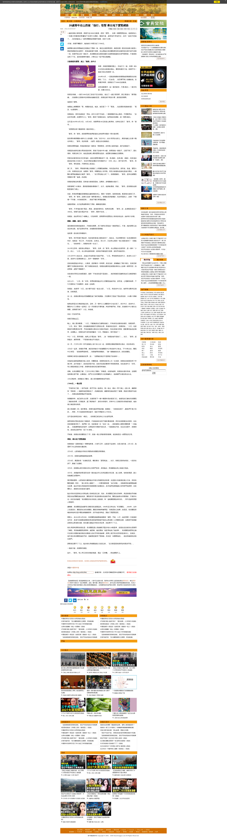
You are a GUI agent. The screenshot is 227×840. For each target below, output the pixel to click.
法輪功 (156, 318)
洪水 (67, 715)
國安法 (162, 294)
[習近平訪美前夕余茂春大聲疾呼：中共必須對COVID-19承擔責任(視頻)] (73, 779)
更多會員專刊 (161, 58)
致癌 (100, 715)
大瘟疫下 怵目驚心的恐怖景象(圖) (151, 247)
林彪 (142, 330)
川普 (155, 292)
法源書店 (97, 831)
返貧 (64, 822)
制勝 (90, 822)
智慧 (142, 332)
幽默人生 (161, 330)
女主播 (142, 324)
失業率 (68, 822)
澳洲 (163, 326)
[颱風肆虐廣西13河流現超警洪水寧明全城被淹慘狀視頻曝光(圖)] (146, 109)
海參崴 (148, 314)
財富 (142, 314)
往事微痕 (148, 308)
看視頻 (138, 831)
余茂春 (83, 798)
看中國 (162, 306)
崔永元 (153, 304)
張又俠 (150, 296)
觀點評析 (74, 17)
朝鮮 (142, 310)
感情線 (120, 693)
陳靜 (151, 348)
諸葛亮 (153, 330)
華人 (149, 324)
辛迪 (159, 357)
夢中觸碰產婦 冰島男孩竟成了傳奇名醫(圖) (153, 225)
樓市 (162, 312)
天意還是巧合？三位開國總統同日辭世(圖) (153, 47)
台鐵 (159, 294)
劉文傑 (72, 672)
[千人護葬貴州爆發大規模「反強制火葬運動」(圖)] (146, 125)
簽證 (142, 326)
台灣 (151, 314)
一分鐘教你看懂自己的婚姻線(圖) (122, 690)
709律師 (149, 318)
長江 (146, 298)
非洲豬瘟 (148, 316)
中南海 (157, 304)
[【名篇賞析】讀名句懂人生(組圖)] (146, 133)
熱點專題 (144, 90)
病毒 (142, 294)
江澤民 (116, 672)
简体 (114, 29)
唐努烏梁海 (156, 320)
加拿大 (145, 310)
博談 (106, 15)
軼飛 (143, 346)
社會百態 (82, 17)
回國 (144, 326)
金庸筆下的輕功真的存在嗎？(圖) (151, 216)
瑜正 (143, 355)
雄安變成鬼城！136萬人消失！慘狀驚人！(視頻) (76, 632)
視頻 (63, 753)
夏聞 (159, 346)
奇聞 (145, 15)
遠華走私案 (74, 695)
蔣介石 (155, 328)
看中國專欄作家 (147, 339)
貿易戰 (142, 296)
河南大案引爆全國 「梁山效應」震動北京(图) (114, 730)
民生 (153, 326)
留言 (122, 29)
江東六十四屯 (149, 320)
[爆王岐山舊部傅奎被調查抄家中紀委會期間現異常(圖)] (73, 653)
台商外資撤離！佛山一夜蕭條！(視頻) (73, 626)
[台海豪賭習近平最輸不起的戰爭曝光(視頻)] (98, 803)
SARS (151, 322)
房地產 (158, 312)
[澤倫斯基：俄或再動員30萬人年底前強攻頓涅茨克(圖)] (146, 148)
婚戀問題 (97, 798)
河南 (90, 695)
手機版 (110, 29)
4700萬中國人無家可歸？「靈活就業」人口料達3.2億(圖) (79, 629)
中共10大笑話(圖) (146, 251)
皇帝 (150, 330)
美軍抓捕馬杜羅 (146, 99)
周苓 (143, 348)
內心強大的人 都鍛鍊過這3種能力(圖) (152, 254)
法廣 (157, 308)
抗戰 (147, 328)
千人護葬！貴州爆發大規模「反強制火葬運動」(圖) (159, 127)
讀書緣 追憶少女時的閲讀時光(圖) (151, 56)
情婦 (148, 306)
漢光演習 (151, 294)
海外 (156, 326)
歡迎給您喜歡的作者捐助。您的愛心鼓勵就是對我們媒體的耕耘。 (88, 561)
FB (164, 308)
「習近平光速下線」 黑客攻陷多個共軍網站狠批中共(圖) (117, 733)
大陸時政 (67, 17)
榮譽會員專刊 (146, 42)
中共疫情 (77, 798)
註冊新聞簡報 (146, 365)
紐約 (113, 15)
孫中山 (150, 328)
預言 (150, 332)
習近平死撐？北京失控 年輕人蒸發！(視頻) (113, 738)
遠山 (151, 346)
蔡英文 (154, 314)
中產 (144, 314)
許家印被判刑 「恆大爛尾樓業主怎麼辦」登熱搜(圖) (77, 621)
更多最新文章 (161, 229)
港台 (98, 15)
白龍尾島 (143, 322)
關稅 (149, 302)
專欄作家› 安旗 (131, 21)
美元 (159, 310)
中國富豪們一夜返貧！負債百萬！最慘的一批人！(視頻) (78, 634)
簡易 (159, 342)
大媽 (164, 314)
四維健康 (144, 357)
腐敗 (151, 306)
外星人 (156, 332)
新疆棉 (142, 298)
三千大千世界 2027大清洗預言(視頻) (72, 713)
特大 (129, 29)
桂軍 (144, 328)
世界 (121, 15)
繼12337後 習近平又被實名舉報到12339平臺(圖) (159, 173)
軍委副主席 (96, 672)
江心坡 (147, 322)
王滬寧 (145, 304)
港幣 (155, 312)
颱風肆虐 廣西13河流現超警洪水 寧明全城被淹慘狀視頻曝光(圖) (159, 111)
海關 (160, 324)
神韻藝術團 (88, 831)
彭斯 (156, 302)
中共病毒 (72, 798)
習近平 (127, 672)
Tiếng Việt (140, 829)
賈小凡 (144, 344)
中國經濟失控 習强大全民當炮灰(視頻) (73, 618)
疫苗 (142, 300)
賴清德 (158, 292)
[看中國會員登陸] (153, 23)
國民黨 (156, 294)
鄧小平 (162, 328)
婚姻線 (116, 693)
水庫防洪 (128, 775)
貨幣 (162, 310)
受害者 (98, 695)
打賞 (118, 29)
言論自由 (161, 322)
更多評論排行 (161, 285)
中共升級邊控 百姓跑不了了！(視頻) (111, 743)
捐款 (94, 829)
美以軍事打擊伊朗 (146, 93)
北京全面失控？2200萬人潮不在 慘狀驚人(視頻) (115, 746)
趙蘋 (159, 350)
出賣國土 (154, 296)
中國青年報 (75, 568)
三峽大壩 (159, 296)
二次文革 (121, 798)
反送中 (142, 306)
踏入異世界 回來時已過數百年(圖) (151, 52)
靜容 (151, 352)
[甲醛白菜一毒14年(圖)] (98, 699)
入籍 (147, 326)
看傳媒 (125, 831)
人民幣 (142, 312)
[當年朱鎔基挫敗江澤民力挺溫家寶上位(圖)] (73, 676)
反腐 (154, 306)
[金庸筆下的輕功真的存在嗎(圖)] (146, 194)
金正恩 (162, 300)
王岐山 (65, 672)
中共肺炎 (143, 292)
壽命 (160, 332)
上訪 (153, 318)
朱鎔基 (65, 695)
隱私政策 (116, 829)
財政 (164, 312)
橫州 (118, 775)
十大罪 (123, 672)
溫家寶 (69, 695)
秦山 (143, 352)
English (123, 829)
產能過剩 (73, 822)
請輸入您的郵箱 (154, 368)
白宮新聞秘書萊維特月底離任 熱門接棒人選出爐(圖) (159, 189)
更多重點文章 (161, 202)
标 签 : (63, 32)
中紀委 (105, 672)
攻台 (96, 822)
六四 (161, 298)
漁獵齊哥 (96, 715)
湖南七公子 (77, 672)
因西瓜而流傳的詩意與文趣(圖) (150, 45)
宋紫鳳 (144, 342)
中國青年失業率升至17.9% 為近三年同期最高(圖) (76, 624)
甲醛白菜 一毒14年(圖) (94, 713)
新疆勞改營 (156, 322)
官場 (82, 15)
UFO (153, 300)
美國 (90, 15)
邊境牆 (153, 302)
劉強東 (161, 314)
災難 (72, 715)
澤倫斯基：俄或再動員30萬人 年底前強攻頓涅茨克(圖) (159, 150)
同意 (217, 2)
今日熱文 (64, 650)
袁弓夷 (151, 298)
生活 (137, 15)
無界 (156, 831)
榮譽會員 (125, 580)
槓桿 (157, 310)
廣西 (115, 775)
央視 (146, 324)
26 (61, 34)
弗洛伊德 (149, 300)
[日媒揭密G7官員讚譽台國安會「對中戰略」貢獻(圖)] (146, 140)
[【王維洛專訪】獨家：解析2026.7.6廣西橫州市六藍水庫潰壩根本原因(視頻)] (124, 756)
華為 (159, 300)
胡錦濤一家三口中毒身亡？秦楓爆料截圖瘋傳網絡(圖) (117, 727)
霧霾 (158, 316)
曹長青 (152, 357)
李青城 (160, 352)
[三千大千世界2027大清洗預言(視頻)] (73, 699)
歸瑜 (159, 344)
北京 (158, 314)
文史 (129, 15)
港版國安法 (157, 298)
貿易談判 (163, 302)
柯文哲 (145, 300)
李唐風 (160, 348)
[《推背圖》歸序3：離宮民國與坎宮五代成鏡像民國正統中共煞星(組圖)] (146, 179)
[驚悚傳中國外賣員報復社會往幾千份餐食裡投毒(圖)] (98, 676)
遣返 (163, 324)
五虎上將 (119, 718)
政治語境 (127, 798)
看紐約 (118, 831)
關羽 (126, 718)
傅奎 (68, 672)
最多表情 (160, 260)
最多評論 (147, 260)
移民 (151, 324)
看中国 (75, 8)
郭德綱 (116, 798)
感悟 (144, 332)
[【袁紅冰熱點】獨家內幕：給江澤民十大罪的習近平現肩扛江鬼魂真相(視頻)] (124, 653)
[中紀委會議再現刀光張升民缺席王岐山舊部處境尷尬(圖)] (98, 653)
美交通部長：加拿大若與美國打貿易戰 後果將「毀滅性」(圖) (159, 158)
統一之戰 (100, 822)
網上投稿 (80, 829)
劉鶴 (142, 304)
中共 (156, 300)
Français (131, 829)
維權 (102, 695)
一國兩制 (143, 308)
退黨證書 (111, 831)
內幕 (160, 304)
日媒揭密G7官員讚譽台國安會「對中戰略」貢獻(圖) (159, 142)
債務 (154, 310)
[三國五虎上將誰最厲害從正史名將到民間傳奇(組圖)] (124, 699)
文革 (162, 332)
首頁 (67, 15)
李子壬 (160, 355)
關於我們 (100, 829)
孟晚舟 (146, 302)
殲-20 (93, 822)
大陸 (74, 15)
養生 (142, 334)
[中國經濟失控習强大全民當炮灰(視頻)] (73, 803)
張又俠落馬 (144, 96)
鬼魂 (119, 672)
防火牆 (142, 318)
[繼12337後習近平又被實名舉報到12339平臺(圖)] (146, 171)
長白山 (161, 320)
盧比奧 (162, 292)
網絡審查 (161, 318)
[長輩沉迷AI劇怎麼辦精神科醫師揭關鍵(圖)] (146, 163)
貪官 (146, 306)
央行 (151, 310)
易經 (157, 330)
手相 (123, 693)
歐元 (149, 312)
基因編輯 (161, 316)
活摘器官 (143, 320)
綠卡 (150, 326)
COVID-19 (66, 798)
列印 (125, 29)
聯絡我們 (87, 829)
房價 (142, 316)
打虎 (157, 306)
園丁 (143, 350)
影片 (152, 15)
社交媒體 (161, 308)
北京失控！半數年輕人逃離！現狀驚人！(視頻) (114, 749)
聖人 (64, 715)
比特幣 (146, 312)
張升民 (90, 672)
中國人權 (89, 17)
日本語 (148, 829)
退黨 (164, 298)
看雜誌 (104, 831)
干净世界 (79, 831)
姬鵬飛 (79, 695)
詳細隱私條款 (103, 2)
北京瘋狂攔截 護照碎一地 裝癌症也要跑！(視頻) (115, 741)
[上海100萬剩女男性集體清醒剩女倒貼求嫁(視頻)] (98, 779)
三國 (115, 718)
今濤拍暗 (153, 342)
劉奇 (144, 330)
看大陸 (69, 21)
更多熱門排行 (161, 256)
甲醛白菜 (91, 715)
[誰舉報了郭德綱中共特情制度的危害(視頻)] (124, 779)
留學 (157, 324)
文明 (70, 715)
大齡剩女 (91, 798)
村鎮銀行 (93, 695)
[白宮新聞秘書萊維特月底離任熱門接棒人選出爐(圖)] (146, 187)
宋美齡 (158, 328)
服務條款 (108, 829)
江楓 (151, 355)
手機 (147, 332)
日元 (152, 312)
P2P (155, 316)
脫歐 (148, 310)
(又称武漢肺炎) (149, 292)
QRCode (80, 599)
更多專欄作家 (161, 360)
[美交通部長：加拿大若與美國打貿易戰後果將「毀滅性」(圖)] (146, 156)
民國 (142, 328)
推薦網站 (71, 831)
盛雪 (151, 350)
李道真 (152, 344)
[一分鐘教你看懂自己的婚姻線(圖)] (124, 676)
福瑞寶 (131, 831)
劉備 (123, 718)
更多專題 (162, 101)
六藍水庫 (123, 775)
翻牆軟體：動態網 (147, 831)
